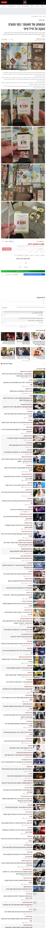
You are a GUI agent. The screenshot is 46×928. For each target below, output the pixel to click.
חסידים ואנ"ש (26, 6)
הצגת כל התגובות (23, 326)
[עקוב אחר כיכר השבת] (39, 255)
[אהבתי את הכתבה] (26, 263)
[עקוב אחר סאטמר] (34, 255)
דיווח (5, 315)
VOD (37, 6)
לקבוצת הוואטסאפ (22, 271)
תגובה (2, 315)
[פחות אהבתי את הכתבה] (20, 263)
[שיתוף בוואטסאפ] (12, 39)
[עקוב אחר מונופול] (24, 255)
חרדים (32, 6)
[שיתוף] (9, 39)
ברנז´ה (18, 6)
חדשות (42, 6)
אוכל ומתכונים (12, 6)
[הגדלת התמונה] (43, 44)
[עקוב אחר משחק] (29, 255)
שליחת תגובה (4, 307)
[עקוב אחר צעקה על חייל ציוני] (15, 255)
